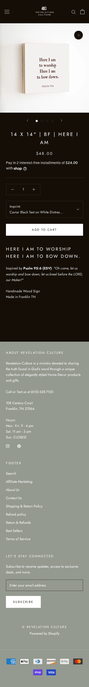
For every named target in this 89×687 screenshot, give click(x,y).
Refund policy (16, 514)
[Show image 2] (42, 121)
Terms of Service (18, 538)
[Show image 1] (37, 121)
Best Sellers (14, 530)
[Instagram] (7, 446)
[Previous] (27, 120)
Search (11, 473)
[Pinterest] (19, 446)
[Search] (73, 11)
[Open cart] (82, 11)
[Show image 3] (47, 121)
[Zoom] (78, 35)
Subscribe (23, 602)
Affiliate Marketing (19, 481)
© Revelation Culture (44, 627)
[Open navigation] (6, 12)
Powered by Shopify (44, 633)
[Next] (61, 120)
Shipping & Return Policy (24, 506)
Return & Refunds (18, 522)
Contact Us (14, 497)
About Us (12, 489)
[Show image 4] (52, 121)
